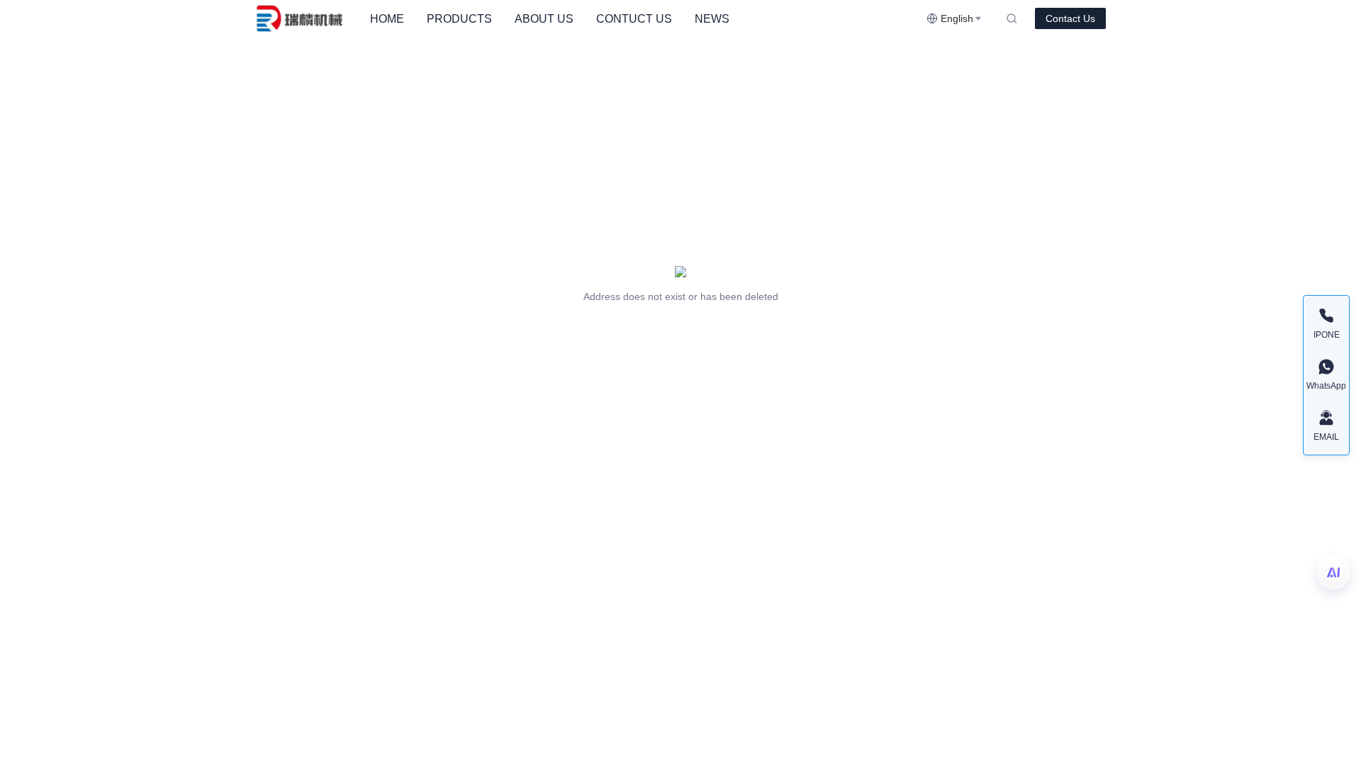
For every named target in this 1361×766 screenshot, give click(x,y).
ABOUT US (544, 19)
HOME (387, 19)
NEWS (712, 19)
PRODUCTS (459, 19)
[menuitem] (387, 19)
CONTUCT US (634, 19)
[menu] (642, 19)
